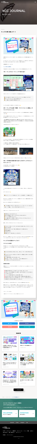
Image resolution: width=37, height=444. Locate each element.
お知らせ (31, 430)
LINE (27, 422)
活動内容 (14, 430)
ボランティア (18, 432)
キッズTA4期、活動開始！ (7, 66)
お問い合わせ (5, 432)
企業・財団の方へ (12, 432)
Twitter (17, 422)
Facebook (12, 422)
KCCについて (9, 430)
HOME (4, 430)
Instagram (22, 422)
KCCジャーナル (19, 430)
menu (35, 2)
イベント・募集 (26, 430)
